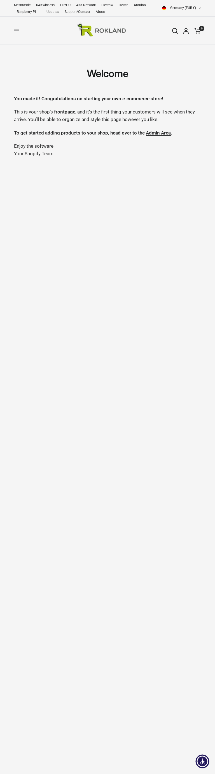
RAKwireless (45, 5)
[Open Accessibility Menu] (202, 761)
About (100, 12)
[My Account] (186, 31)
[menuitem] (23, 5)
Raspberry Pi (26, 12)
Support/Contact (77, 12)
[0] (196, 31)
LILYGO (65, 5)
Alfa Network (86, 5)
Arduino (140, 5)
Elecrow (107, 5)
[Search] (175, 31)
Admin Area (158, 133)
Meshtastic (22, 5)
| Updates (50, 12)
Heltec (123, 5)
